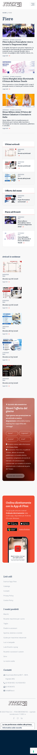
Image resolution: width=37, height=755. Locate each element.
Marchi (6, 614)
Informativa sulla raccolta (12, 728)
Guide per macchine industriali (14, 638)
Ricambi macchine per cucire (14, 619)
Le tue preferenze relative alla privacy (17, 724)
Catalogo (6, 586)
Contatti (6, 591)
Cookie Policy (8, 600)
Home (4, 13)
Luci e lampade (9, 642)
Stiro (5, 656)
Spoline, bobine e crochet (12, 633)
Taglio (5, 623)
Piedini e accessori (10, 628)
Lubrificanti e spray (10, 647)
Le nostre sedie (9, 661)
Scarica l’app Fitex (10, 581)
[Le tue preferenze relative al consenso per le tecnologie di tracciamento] (33, 751)
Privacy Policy (8, 596)
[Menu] (33, 4)
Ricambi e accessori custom (13, 652)
